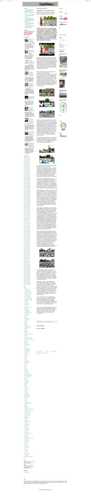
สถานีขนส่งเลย (27, 425)
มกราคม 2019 (26, 204)
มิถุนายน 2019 (26, 201)
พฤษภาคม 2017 (26, 223)
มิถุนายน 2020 (26, 186)
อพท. (25, 448)
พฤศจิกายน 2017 (26, 218)
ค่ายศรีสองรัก (27, 318)
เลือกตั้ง (26, 416)
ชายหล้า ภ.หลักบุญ (28, 327)
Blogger (50, 489)
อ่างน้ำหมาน (27, 455)
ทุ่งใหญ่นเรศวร (27, 348)
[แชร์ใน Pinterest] (50, 321)
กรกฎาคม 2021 (26, 173)
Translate (62, 47)
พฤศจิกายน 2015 (26, 246)
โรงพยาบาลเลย (27, 412)
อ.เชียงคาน (26, 444)
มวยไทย (26, 392)
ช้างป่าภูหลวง (27, 326)
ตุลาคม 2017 (26, 219)
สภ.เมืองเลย (27, 429)
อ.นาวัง (26, 446)
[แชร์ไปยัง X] (48, 321)
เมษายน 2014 (26, 271)
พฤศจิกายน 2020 (26, 179)
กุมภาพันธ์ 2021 (26, 175)
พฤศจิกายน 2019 (26, 195)
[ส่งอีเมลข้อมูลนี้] (46, 321)
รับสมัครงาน (27, 403)
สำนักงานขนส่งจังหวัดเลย (29, 438)
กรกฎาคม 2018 (26, 209)
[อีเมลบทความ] (45, 321)
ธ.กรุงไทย (26, 352)
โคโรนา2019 (27, 319)
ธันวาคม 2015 (26, 245)
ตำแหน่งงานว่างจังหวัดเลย (29, 339)
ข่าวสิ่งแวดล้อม (27, 311)
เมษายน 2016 (26, 240)
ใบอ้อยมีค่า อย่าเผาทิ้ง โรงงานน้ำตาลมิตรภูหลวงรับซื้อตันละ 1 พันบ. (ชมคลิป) (31, 41)
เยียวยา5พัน (27, 397)
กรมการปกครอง (27, 289)
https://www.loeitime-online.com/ (29, 463)
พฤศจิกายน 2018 (26, 205)
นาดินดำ (26, 354)
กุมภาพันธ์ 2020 (26, 191)
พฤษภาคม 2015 (26, 254)
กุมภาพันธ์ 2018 (26, 214)
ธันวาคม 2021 (26, 169)
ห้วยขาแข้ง (26, 442)
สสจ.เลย (26, 435)
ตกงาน (26, 336)
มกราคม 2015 (26, 259)
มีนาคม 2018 (26, 213)
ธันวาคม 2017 (26, 217)
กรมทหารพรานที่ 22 (28, 293)
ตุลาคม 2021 (26, 170)
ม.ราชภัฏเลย (27, 389)
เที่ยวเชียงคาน (27, 350)
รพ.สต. (26, 401)
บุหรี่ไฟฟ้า (26, 362)
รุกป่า (26, 405)
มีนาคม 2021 (26, 174)
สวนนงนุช (26, 434)
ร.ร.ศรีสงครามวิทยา (28, 402)
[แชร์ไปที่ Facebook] (49, 321)
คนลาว (26, 317)
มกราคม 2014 (26, 275)
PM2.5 (26, 457)
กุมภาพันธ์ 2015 (26, 258)
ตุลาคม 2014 (26, 263)
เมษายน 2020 (26, 188)
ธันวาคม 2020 (26, 178)
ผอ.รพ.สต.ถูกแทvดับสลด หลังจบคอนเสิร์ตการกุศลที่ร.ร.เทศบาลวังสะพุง (29, 26)
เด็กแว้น (26, 335)
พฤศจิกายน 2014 (26, 262)
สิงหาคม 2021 (26, 171)
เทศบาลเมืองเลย (27, 349)
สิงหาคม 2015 (26, 250)
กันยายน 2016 (26, 233)
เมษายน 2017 (26, 224)
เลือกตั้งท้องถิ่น (27, 417)
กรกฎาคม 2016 (26, 236)
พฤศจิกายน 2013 (26, 277)
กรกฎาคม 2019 (26, 200)
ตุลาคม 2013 (26, 279)
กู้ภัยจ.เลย (26, 302)
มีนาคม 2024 (26, 161)
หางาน (26, 443)
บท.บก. (26, 358)
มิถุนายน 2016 (26, 237)
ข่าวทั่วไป (26, 308)
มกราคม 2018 (26, 215)
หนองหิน (26, 439)
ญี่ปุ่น (25, 330)
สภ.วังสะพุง (27, 430)
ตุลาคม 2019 (26, 196)
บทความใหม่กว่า (40, 351)
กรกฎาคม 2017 (26, 222)
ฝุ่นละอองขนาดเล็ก (28, 374)
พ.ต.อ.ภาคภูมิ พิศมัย (28, 375)
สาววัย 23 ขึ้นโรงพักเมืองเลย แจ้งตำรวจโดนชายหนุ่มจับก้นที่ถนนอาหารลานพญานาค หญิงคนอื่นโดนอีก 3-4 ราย (29, 11)
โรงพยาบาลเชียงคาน (28, 411)
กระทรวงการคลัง (28, 297)
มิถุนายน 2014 (26, 268)
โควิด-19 (26, 321)
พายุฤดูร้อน (27, 380)
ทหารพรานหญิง (27, 344)
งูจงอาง (26, 322)
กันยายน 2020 (26, 182)
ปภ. (25, 365)
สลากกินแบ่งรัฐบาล (28, 433)
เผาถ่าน (26, 370)
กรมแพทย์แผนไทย (28, 296)
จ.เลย (26, 323)
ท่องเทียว (26, 345)
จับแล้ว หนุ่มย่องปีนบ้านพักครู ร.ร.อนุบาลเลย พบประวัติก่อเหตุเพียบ (29, 15)
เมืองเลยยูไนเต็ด (27, 394)
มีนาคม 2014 (26, 272)
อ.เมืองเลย (26, 451)
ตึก (25, 340)
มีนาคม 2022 (26, 165)
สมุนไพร (26, 431)
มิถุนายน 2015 (26, 253)
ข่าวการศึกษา (27, 304)
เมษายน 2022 (26, 164)
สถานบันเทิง (27, 424)
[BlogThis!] (47, 321)
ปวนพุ (26, 366)
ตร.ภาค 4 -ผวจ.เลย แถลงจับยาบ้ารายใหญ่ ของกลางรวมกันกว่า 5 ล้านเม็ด (29, 23)
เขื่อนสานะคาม (27, 314)
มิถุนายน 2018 (26, 210)
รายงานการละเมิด (62, 34)
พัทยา (26, 379)
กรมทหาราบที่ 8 (27, 294)
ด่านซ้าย (26, 332)
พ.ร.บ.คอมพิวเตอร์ (28, 376)
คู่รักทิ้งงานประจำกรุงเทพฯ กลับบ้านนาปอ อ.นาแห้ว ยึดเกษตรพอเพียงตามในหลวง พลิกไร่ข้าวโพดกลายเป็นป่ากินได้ (29, 121)
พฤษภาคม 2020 (26, 187)
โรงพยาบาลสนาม (28, 413)
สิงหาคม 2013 (26, 281)
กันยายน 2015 (26, 249)
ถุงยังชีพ (26, 343)
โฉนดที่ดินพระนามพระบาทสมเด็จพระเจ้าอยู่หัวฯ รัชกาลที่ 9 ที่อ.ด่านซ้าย (31, 62)
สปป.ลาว (26, 426)
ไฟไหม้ (26, 385)
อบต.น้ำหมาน (27, 447)
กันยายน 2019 (26, 197)
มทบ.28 (26, 388)
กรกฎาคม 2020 (26, 184)
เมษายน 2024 (26, 160)
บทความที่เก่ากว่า (54, 351)
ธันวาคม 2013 (26, 276)
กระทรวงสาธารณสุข (28, 298)
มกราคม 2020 (26, 192)
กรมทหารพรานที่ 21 (28, 292)
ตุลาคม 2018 (26, 206)
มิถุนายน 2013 (26, 284)
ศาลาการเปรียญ (27, 421)
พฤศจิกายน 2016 (26, 231)
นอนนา (26, 353)
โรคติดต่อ (26, 406)
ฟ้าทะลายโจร (27, 381)
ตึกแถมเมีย (26, 341)
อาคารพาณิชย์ (27, 453)
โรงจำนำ (26, 407)
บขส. (25, 357)
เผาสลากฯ (26, 372)
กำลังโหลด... (61, 9)
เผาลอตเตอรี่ (27, 371)
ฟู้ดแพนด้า (26, 383)
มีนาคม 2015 (26, 257)
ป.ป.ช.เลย (26, 363)
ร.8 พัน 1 (26, 398)
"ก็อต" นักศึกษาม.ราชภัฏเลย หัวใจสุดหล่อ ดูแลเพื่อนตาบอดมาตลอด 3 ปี (31, 109)
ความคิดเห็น (62, 40)
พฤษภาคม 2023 (26, 162)
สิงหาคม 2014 (26, 266)
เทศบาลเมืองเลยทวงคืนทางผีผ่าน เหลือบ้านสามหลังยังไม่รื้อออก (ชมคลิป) (31, 133)
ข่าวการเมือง (27, 303)
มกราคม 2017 (26, 228)
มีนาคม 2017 (26, 226)
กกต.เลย (26, 288)
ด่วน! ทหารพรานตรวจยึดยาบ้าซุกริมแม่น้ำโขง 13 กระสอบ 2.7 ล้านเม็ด (31, 98)
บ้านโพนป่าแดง (27, 361)
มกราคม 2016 (26, 244)
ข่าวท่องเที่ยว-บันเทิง (28, 307)
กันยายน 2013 (26, 280)
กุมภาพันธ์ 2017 (26, 227)
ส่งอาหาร (26, 422)
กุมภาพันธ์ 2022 (26, 166)
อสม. (25, 452)
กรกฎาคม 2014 (26, 267)
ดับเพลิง (26, 331)
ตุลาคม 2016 (26, 232)
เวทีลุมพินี (26, 420)
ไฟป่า (26, 384)
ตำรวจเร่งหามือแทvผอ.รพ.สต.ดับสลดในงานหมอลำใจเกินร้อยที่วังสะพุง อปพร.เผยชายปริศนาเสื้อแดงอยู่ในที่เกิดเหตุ (29, 19)
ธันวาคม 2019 (26, 193)
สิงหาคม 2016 (26, 235)
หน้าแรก (46, 351)
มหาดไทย (26, 393)
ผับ (25, 367)
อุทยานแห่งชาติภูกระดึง (29, 456)
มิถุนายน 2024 (26, 157)
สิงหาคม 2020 (26, 183)
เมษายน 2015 (26, 255)
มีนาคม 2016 (26, 241)
